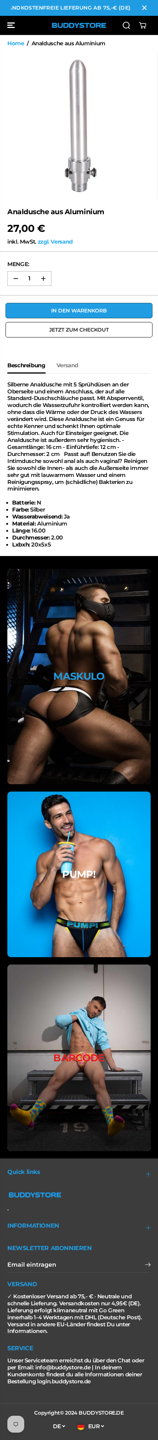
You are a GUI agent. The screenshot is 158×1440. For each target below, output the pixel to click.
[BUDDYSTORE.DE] (79, 25)
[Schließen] (144, 7)
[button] (11, 25)
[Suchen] (126, 25)
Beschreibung (26, 365)
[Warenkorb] (142, 25)
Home (15, 43)
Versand (67, 365)
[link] (79, 1195)
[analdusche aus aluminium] (81, 125)
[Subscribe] (148, 1265)
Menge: (18, 264)
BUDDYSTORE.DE (101, 1413)
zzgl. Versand (55, 241)
